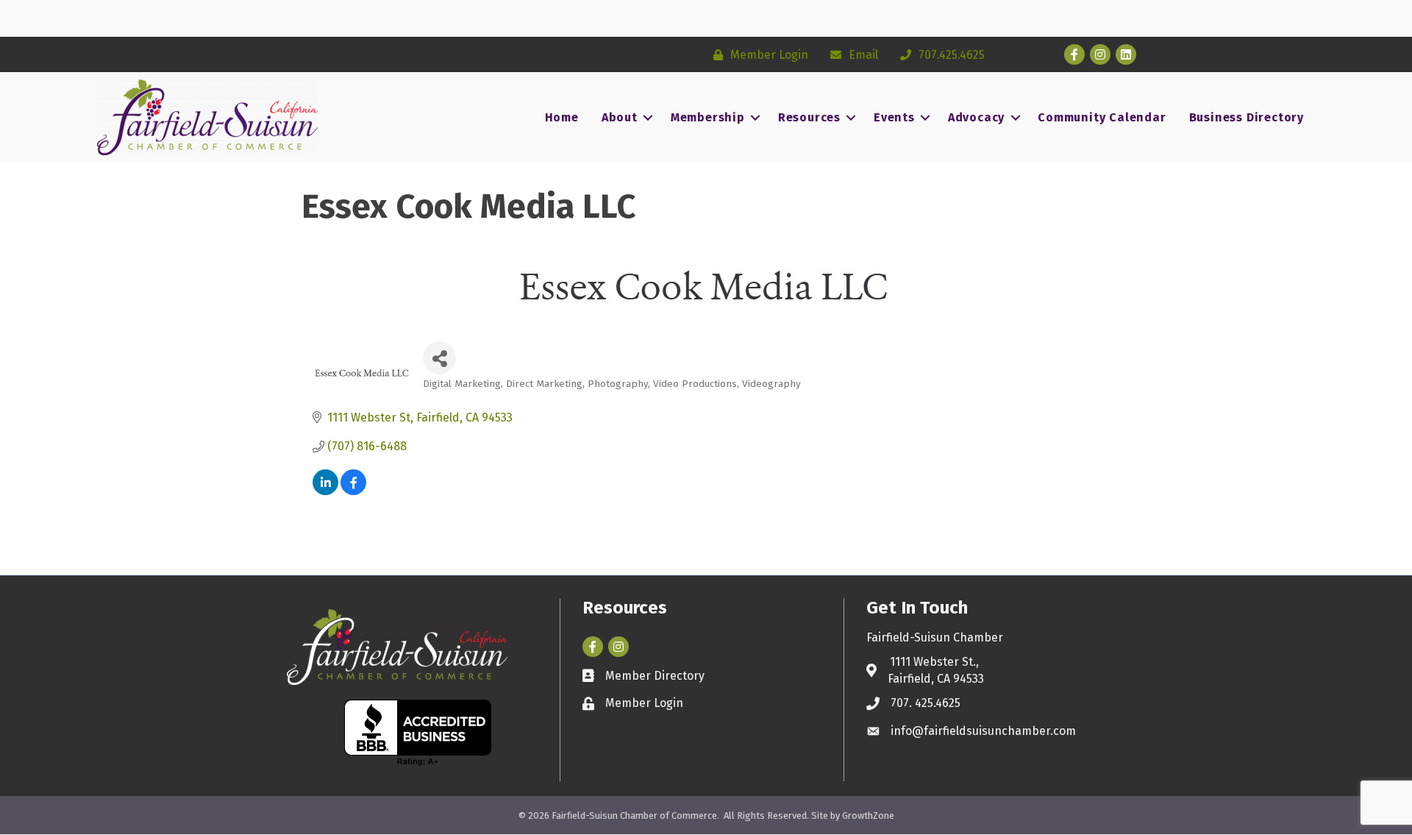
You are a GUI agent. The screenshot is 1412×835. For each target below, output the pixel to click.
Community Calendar (1102, 117)
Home (562, 117)
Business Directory (1246, 117)
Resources (809, 117)
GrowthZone (868, 815)
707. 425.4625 (925, 703)
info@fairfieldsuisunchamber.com (983, 731)
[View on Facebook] (353, 491)
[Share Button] (439, 357)
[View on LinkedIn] (325, 491)
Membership (708, 117)
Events (894, 117)
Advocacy (976, 117)
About (620, 117)
